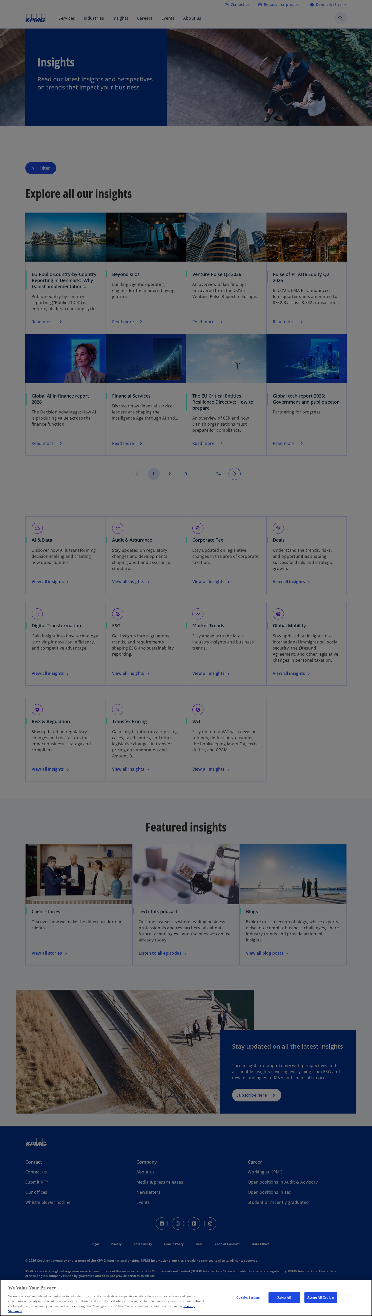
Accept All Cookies (320, 1297)
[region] (186, 1298)
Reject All (284, 1297)
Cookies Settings (248, 1297)
